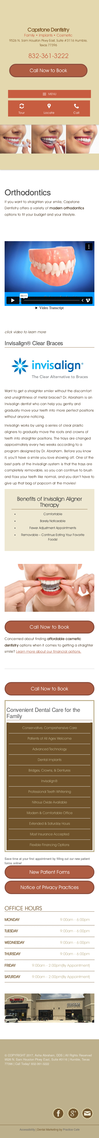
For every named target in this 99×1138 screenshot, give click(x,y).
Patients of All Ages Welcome (50, 738)
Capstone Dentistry (48, 30)
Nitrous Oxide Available (49, 802)
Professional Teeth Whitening (49, 792)
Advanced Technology (49, 749)
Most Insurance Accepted (49, 834)
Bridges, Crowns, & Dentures (49, 770)
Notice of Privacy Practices (49, 887)
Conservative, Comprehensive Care (49, 728)
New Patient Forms (49, 872)
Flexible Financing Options (49, 845)
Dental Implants (49, 760)
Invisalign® (49, 781)
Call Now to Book (48, 70)
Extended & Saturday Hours (49, 823)
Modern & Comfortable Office (50, 813)
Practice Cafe (71, 1129)
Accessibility (27, 1129)
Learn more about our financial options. (48, 651)
